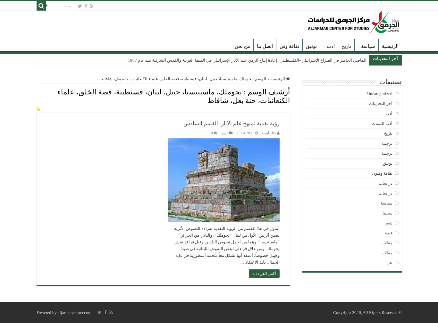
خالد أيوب (269, 133)
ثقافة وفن (289, 46)
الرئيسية (390, 46)
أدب (331, 46)
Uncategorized (379, 93)
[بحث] (41, 6)
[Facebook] (86, 6)
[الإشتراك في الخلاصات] (38, 109)
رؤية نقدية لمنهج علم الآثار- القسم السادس (231, 123)
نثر (390, 262)
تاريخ (346, 46)
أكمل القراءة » (264, 273)
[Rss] (91, 6)
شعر (388, 223)
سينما (387, 213)
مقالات (386, 242)
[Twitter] (80, 6)
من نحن (242, 46)
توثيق (311, 46)
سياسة (368, 46)
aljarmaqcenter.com (74, 312)
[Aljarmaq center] (354, 20)
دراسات (385, 183)
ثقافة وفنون (382, 173)
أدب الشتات (382, 123)
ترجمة (387, 143)
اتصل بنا (265, 46)
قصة (388, 233)
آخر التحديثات (380, 103)
